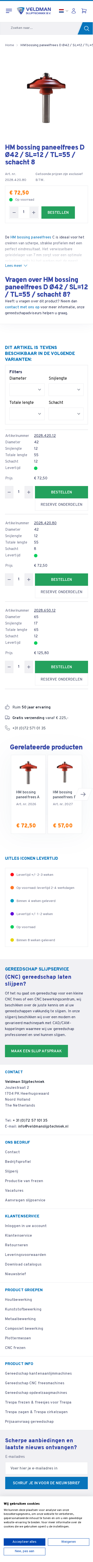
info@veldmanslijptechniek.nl (43, 1126)
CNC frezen (15, 1348)
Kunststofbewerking (23, 1309)
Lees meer (13, 266)
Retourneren (16, 1245)
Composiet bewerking (24, 1329)
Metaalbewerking (20, 1319)
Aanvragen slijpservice (25, 1200)
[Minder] (14, 212)
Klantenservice (18, 1235)
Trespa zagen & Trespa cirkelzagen (36, 1412)
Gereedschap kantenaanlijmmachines (38, 1373)
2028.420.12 (45, 436)
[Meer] (34, 212)
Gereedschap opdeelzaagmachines (36, 1393)
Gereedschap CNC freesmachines (34, 1383)
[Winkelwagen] (84, 11)
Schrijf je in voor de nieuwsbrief (46, 1483)
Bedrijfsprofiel (18, 1162)
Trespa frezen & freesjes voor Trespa (38, 1402)
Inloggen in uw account (26, 1226)
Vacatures (14, 1191)
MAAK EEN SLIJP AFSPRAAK (36, 1051)
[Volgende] (83, 794)
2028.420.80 (45, 523)
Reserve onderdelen (61, 505)
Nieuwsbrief (15, 1274)
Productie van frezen (24, 1181)
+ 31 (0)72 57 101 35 (30, 1120)
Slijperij (11, 1171)
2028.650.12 (45, 610)
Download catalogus (23, 1264)
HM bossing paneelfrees (30, 237)
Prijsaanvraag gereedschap (29, 1422)
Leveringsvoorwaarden (25, 1255)
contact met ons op (22, 307)
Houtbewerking (18, 1300)
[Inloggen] (75, 11)
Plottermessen (18, 1338)
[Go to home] (34, 11)
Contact (12, 1152)
